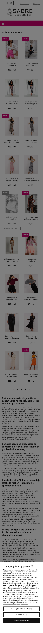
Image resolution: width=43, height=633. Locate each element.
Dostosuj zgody (21, 615)
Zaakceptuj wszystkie (21, 620)
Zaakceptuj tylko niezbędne (21, 609)
